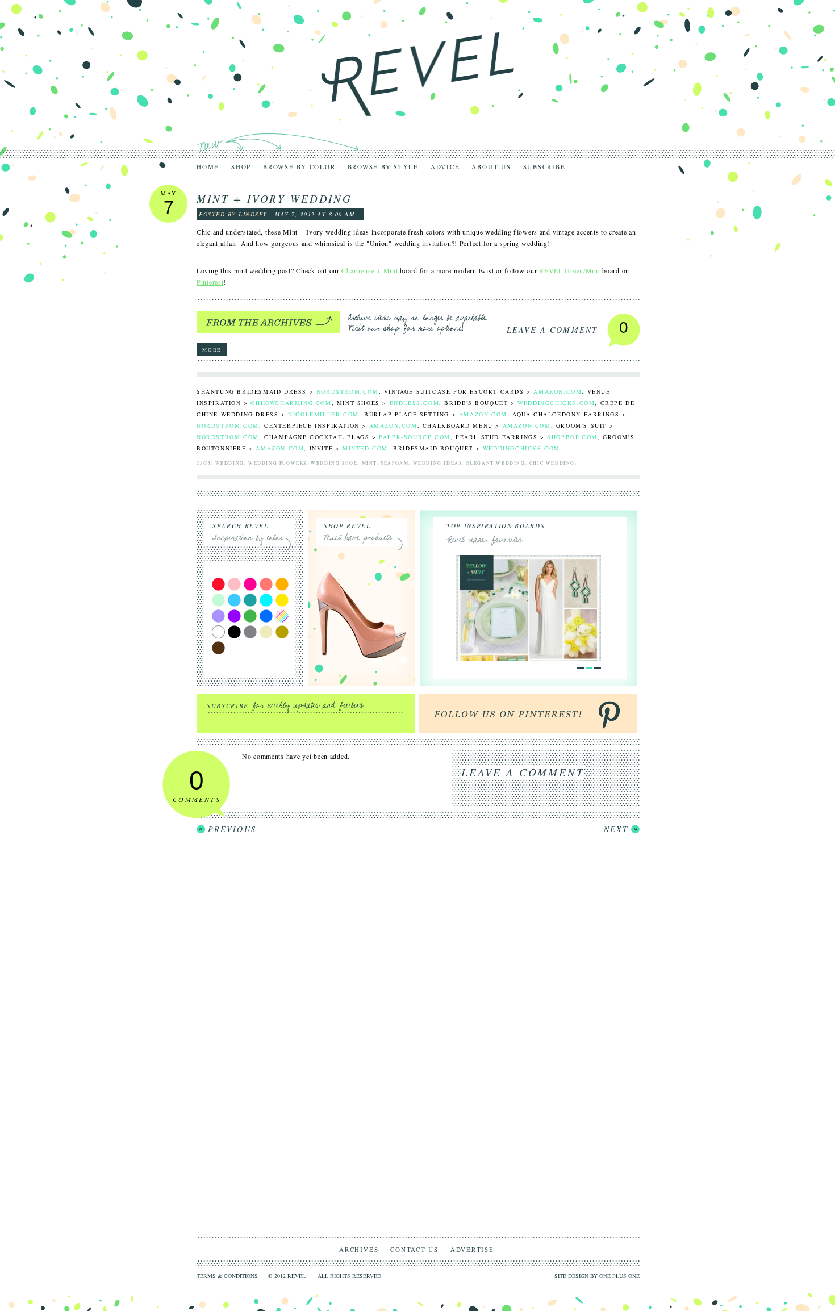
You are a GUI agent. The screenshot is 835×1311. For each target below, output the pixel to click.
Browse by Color (299, 166)
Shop (241, 166)
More (212, 349)
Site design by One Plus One (597, 1276)
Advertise (472, 1249)
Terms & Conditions (227, 1276)
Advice (445, 166)
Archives (358, 1249)
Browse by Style (383, 166)
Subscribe (544, 166)
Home (208, 166)
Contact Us (414, 1249)
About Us (491, 166)
